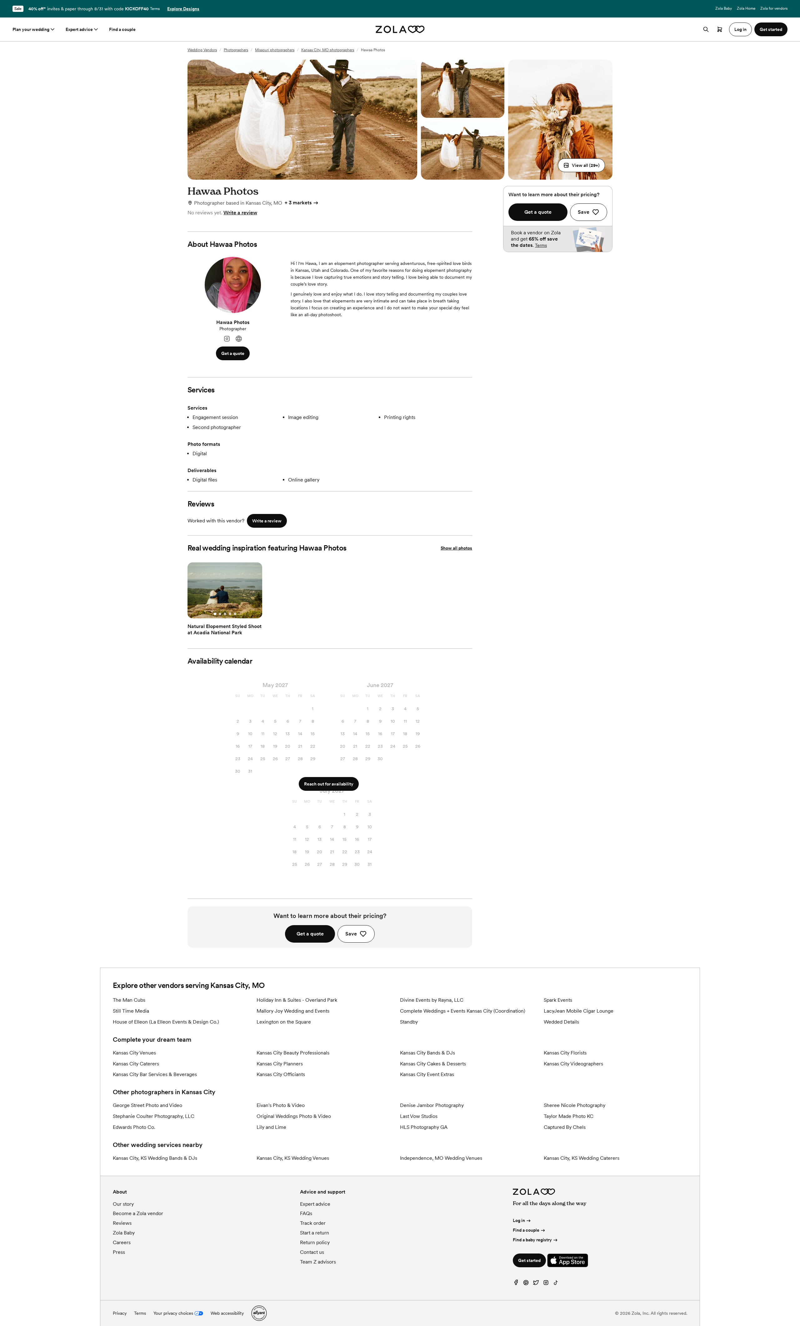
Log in (519, 1220)
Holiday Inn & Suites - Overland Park (297, 1000)
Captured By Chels (565, 1127)
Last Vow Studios (419, 1116)
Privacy (120, 1313)
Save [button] (351, 934)
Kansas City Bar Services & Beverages (155, 1074)
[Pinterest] (526, 1284)
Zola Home (746, 8)
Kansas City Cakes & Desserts (433, 1064)
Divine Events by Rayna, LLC (431, 1000)
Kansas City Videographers (573, 1064)
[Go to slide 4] (230, 614)
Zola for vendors (774, 8)
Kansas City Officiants (281, 1074)
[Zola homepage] (400, 29)
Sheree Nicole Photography (574, 1105)
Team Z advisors (318, 1262)
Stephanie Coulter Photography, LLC (153, 1116)
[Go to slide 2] (220, 614)
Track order (313, 1223)
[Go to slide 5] (235, 614)
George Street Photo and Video (147, 1105)
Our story (123, 1204)
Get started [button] (771, 29)
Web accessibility (227, 1313)
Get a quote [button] (232, 353)
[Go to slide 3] (225, 614)
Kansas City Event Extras (427, 1074)
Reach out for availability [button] (328, 783)
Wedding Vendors (202, 50)
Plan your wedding (30, 29)
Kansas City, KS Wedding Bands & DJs (155, 1158)
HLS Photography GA (424, 1127)
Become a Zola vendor (138, 1213)
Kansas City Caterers (136, 1064)
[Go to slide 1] (215, 614)
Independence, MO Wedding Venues (441, 1158)
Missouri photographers (274, 50)
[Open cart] (720, 29)
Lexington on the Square (284, 1022)
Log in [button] (740, 29)
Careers (122, 1242)
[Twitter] (536, 1284)
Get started (529, 1260)
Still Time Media (131, 1011)
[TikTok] (556, 1284)
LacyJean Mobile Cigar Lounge (578, 1011)
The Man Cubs (129, 1000)
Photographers (236, 50)
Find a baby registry (532, 1239)
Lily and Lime (271, 1127)
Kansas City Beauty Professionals (293, 1053)
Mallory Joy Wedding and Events (293, 1011)
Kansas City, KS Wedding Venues (293, 1158)
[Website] (238, 338)
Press (119, 1252)
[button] (581, 165)
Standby (409, 1022)
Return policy (315, 1242)
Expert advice (79, 29)
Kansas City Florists (565, 1053)
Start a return (314, 1233)
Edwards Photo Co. (134, 1127)
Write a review (240, 213)
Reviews (122, 1223)
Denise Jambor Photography (432, 1105)
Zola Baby (723, 8)
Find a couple (122, 29)
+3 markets (298, 203)
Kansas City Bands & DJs (427, 1053)
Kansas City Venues (134, 1053)
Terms (155, 9)
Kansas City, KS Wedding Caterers (581, 1158)
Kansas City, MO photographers (327, 50)
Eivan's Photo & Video (281, 1105)
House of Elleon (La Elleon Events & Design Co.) (166, 1022)
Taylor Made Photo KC (568, 1116)
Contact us (312, 1252)
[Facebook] (516, 1284)
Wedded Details (561, 1022)
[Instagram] (227, 338)
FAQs (306, 1213)
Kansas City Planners (280, 1064)
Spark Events (558, 1000)
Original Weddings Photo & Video (294, 1116)
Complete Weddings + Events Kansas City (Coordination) (462, 1011)
